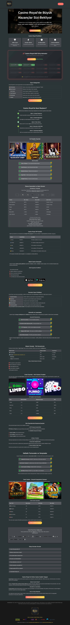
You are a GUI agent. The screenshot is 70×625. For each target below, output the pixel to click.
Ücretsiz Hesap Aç (35, 30)
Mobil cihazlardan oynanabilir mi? (16, 565)
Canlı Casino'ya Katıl (35, 522)
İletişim (41, 617)
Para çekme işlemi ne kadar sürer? (16, 555)
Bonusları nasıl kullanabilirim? (15, 558)
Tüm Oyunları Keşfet (35, 100)
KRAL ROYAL (39, 59)
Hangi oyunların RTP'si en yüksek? (16, 568)
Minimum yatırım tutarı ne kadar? (16, 552)
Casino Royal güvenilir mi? (15, 549)
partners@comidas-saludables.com (47, 622)
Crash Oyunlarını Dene (35, 417)
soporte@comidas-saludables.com (19, 354)
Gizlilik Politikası (37, 617)
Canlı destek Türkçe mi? (14, 571)
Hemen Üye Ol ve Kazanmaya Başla (35, 597)
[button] (59, 151)
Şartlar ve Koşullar (31, 617)
